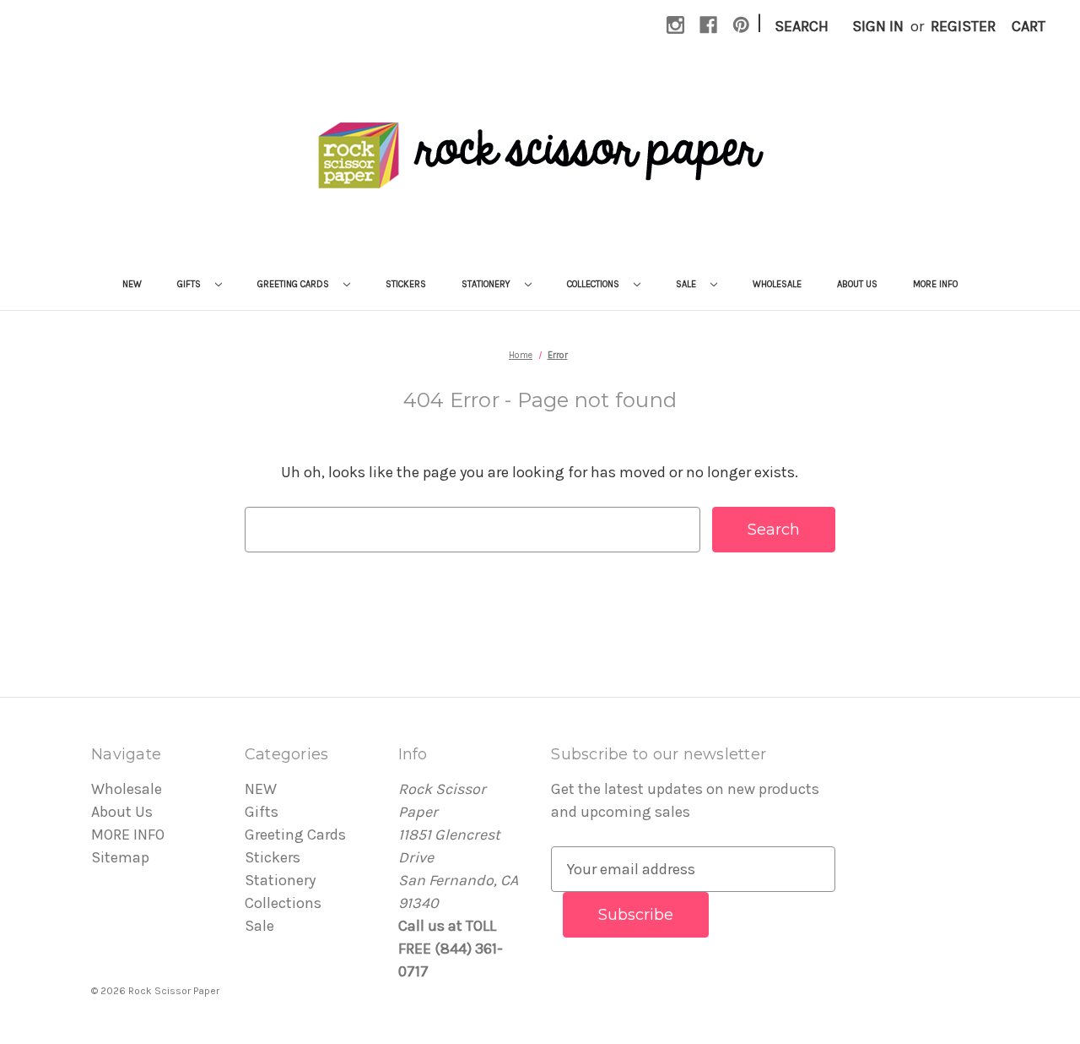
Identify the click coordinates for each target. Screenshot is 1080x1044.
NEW (132, 284)
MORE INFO (935, 284)
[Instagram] (675, 25)
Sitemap (120, 857)
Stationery (487, 284)
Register (963, 26)
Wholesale (777, 284)
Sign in (878, 26)
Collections (594, 284)
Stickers (406, 284)
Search (802, 26)
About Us (857, 284)
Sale (687, 284)
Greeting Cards (294, 284)
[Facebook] (708, 25)
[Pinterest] (741, 25)
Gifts (190, 284)
